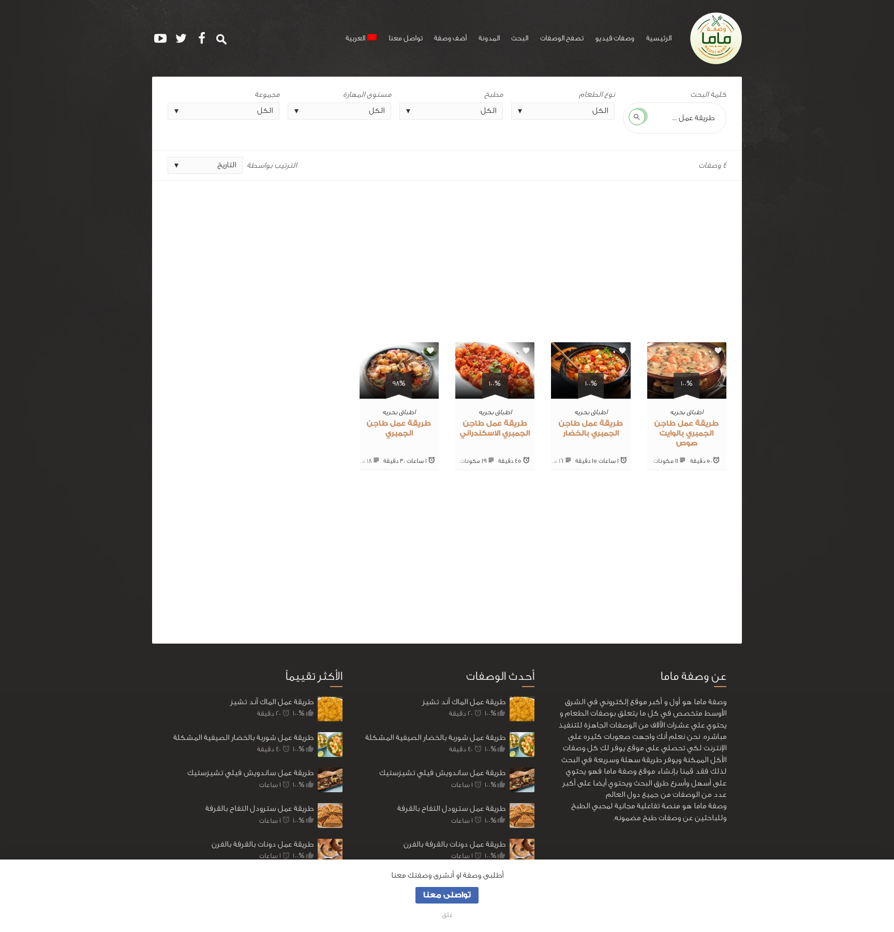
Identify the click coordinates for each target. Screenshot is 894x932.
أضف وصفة (450, 38)
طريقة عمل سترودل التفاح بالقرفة (259, 808)
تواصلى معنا (447, 895)
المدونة (489, 38)
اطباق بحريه (686, 412)
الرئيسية (659, 38)
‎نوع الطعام (597, 94)
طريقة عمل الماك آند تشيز (272, 701)
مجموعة (267, 94)
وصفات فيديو (614, 38)
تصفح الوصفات (562, 38)
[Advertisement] (447, 257)
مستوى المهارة (367, 94)
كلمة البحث (708, 94)
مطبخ (493, 94)
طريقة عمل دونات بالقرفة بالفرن (263, 844)
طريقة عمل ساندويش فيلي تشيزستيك (250, 772)
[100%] (686, 392)
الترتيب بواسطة (271, 165)
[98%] (399, 392)
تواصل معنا (406, 38)
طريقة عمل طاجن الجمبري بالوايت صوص (686, 433)
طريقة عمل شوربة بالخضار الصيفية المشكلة (243, 737)
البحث (519, 38)
